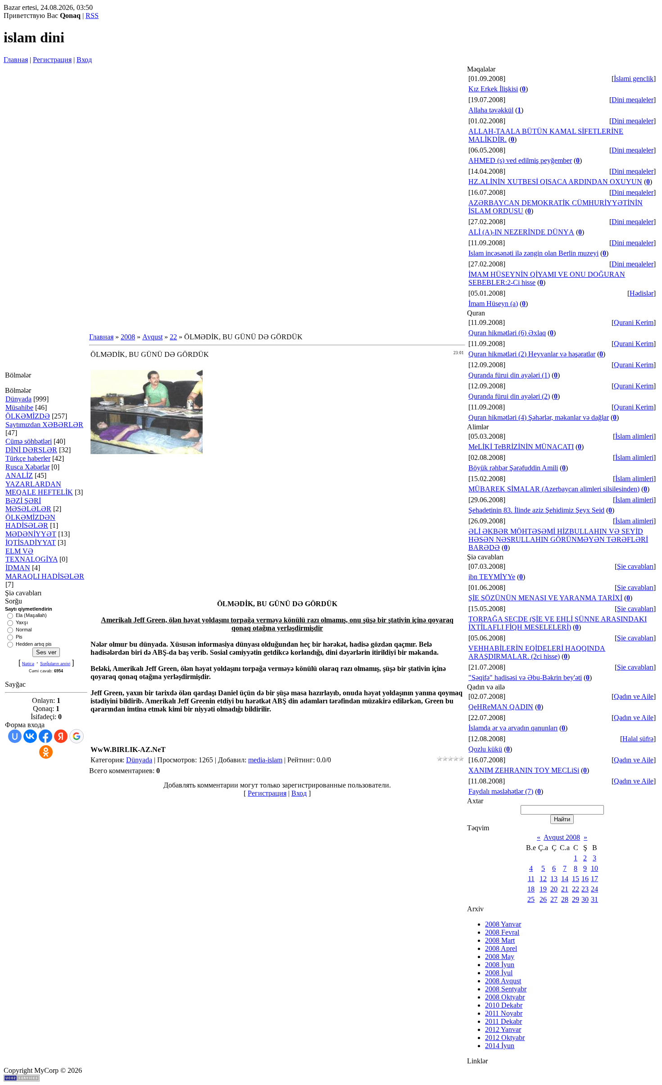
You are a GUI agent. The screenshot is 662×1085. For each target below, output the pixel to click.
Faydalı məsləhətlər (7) (500, 791)
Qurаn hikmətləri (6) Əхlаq (507, 333)
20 (554, 889)
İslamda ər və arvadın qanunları (513, 728)
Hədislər (641, 293)
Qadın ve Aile (633, 696)
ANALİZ (19, 475)
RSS (92, 15)
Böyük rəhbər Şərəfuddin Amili (513, 468)
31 (594, 899)
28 (564, 899)
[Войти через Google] (76, 736)
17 (594, 878)
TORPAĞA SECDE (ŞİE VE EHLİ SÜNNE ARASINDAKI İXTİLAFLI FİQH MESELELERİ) (557, 623)
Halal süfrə (637, 739)
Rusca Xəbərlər (27, 467)
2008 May (499, 956)
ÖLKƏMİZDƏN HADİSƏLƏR (30, 521)
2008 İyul (498, 973)
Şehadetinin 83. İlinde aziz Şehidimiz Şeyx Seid (536, 510)
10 (594, 868)
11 (531, 878)
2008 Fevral (502, 932)
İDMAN (17, 568)
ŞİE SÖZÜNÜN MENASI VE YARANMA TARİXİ (545, 598)
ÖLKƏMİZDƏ (27, 416)
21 (564, 889)
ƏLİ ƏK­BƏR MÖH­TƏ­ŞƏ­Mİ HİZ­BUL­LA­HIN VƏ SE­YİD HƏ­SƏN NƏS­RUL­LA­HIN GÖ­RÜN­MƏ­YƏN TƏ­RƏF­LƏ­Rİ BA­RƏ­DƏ (558, 539)
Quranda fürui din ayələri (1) (509, 375)
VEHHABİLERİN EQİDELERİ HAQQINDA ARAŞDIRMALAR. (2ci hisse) (536, 652)
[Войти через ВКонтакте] (30, 736)
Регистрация (52, 59)
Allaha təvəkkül (490, 110)
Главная (16, 59)
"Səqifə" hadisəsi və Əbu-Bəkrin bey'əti (525, 677)
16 (585, 878)
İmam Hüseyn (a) (493, 303)
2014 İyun (499, 1045)
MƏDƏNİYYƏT (30, 534)
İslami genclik (633, 78)
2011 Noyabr (503, 1013)
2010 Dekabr (503, 1005)
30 (585, 899)
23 (585, 889)
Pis (19, 636)
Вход (84, 59)
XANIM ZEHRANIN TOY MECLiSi (523, 770)
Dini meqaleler (632, 100)
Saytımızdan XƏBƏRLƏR (44, 424)
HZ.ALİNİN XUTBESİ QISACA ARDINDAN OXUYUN (555, 181)
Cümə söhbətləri (28, 441)
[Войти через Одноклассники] (46, 752)
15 (575, 878)
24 (594, 889)
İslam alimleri (634, 436)
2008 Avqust (503, 981)
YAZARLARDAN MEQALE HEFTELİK (39, 488)
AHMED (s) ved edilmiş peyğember (520, 160)
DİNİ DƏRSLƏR (31, 450)
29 (575, 899)
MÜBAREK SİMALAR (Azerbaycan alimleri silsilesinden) (553, 489)
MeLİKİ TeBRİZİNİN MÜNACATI (521, 446)
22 (173, 337)
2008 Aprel (501, 948)
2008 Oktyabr (505, 997)
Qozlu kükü (485, 749)
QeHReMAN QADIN (500, 707)
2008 (128, 337)
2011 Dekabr (503, 1021)
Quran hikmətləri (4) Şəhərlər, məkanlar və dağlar (538, 417)
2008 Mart (500, 940)
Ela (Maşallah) (31, 615)
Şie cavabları (635, 566)
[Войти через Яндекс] (61, 736)
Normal (24, 629)
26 (543, 899)
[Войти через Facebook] (45, 736)
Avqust (152, 337)
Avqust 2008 (562, 837)
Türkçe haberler (27, 458)
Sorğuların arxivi (55, 664)
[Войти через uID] (15, 736)
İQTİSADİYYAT (30, 542)
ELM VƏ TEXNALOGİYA (31, 555)
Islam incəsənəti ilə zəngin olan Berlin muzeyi (533, 253)
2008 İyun (499, 964)
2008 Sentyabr (505, 989)
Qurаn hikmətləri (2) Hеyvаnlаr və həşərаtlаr (531, 354)
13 (554, 878)
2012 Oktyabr (505, 1037)
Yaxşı (22, 622)
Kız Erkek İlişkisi (493, 89)
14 (564, 878)
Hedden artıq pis (34, 644)
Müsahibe (19, 407)
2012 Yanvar (503, 1029)
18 (531, 889)
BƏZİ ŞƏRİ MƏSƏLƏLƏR (28, 505)
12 (543, 878)
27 (554, 899)
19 (543, 889)
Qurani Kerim (633, 322)
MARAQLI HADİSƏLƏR (44, 576)
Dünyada (18, 399)
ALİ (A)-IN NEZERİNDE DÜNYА (521, 232)
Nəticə (28, 664)
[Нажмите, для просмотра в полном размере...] (147, 451)
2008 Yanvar (503, 924)
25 (531, 899)
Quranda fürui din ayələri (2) (509, 396)
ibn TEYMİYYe (491, 577)
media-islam (265, 760)
